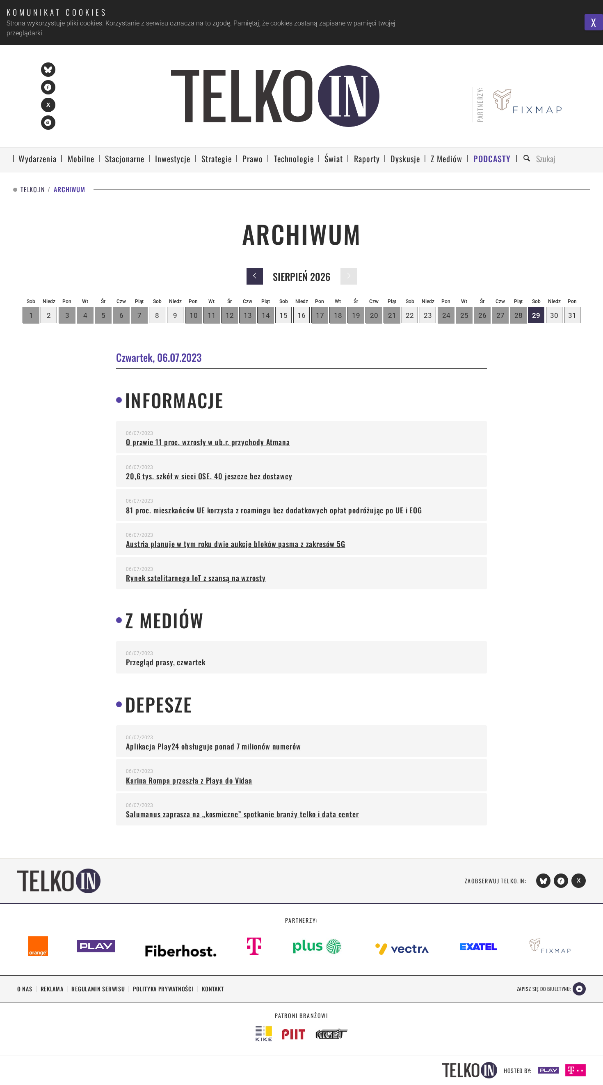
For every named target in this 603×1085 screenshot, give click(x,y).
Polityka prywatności (163, 988)
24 (446, 315)
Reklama (52, 988)
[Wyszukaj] (528, 159)
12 (230, 315)
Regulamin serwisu (98, 988)
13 (248, 315)
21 (392, 315)
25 (464, 315)
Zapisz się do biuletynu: (544, 988)
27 (500, 315)
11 (212, 315)
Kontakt (213, 988)
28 (518, 315)
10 (194, 315)
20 (374, 315)
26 (482, 315)
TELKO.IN (32, 189)
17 (320, 315)
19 (356, 315)
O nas (24, 988)
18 (338, 315)
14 (266, 315)
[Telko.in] (275, 96)
